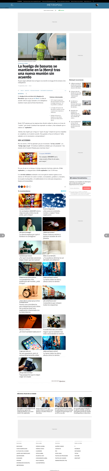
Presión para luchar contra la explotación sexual (32, 1)
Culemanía (39, 451)
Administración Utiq (61, 460)
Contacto (58, 448)
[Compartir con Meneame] (24, 187)
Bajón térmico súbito (88, 1)
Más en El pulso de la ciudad (26, 393)
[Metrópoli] (54, 5)
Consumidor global (41, 458)
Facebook (77, 448)
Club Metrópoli (40, 463)
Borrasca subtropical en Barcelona (63, 1)
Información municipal (23, 463)
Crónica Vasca (40, 448)
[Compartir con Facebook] (19, 187)
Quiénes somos (59, 446)
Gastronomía (20, 455)
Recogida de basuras (34, 90)
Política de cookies (60, 458)
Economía (19, 458)
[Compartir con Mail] (27, 187)
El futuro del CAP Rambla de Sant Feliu (49, 1)
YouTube (77, 455)
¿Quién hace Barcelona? (23, 453)
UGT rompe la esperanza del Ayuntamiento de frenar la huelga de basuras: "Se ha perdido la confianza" (58, 102)
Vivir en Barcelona (22, 448)
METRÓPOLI (21, 93)
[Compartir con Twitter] (22, 187)
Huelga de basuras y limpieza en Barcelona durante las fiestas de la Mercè (56, 118)
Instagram (78, 451)
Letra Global (39, 453)
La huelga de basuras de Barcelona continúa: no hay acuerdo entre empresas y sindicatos (57, 110)
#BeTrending (20, 465)
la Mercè (36, 98)
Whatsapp (77, 458)
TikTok (76, 453)
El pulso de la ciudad (23, 63)
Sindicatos (27, 90)
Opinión (19, 460)
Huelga (22, 90)
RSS (56, 451)
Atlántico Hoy (40, 455)
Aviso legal (58, 453)
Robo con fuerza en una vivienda (77, 1)
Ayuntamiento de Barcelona (46, 90)
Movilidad (19, 446)
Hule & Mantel (40, 460)
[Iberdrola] (61, 10)
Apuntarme (87, 188)
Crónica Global (40, 446)
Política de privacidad (61, 455)
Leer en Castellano (4, 7)
